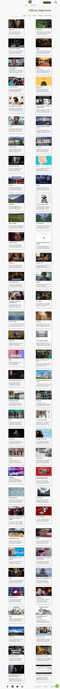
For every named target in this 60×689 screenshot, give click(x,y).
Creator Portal (38, 686)
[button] (56, 3)
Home (26, 5)
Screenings (33, 5)
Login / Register (47, 2)
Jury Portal (45, 686)
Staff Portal (53, 686)
